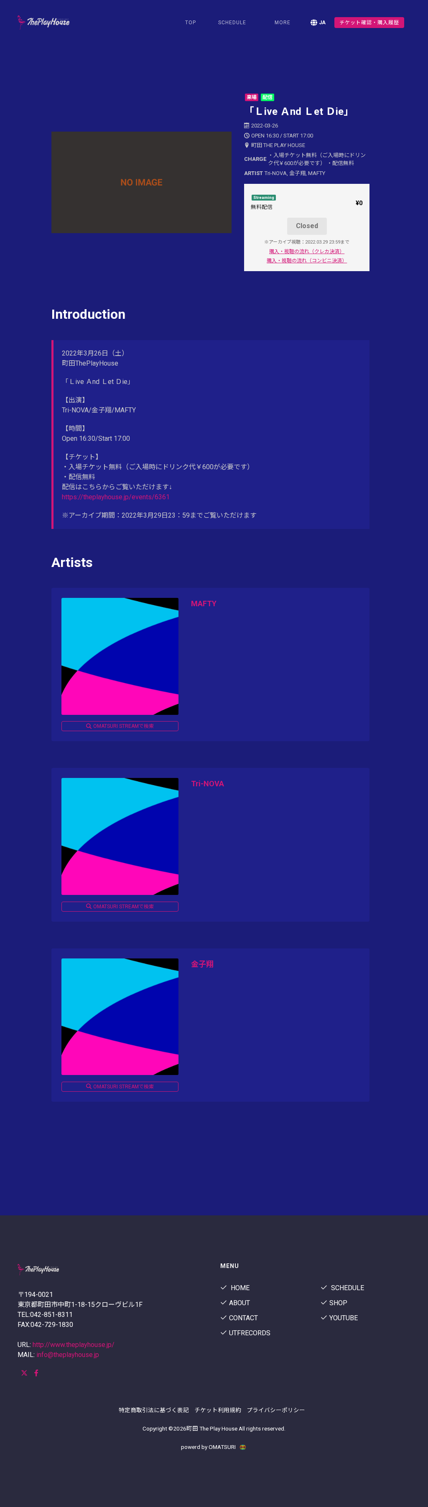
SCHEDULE (232, 22)
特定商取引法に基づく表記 (154, 1410)
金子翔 (202, 964)
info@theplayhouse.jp (67, 1355)
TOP (190, 22)
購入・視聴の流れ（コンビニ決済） (307, 261)
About (239, 1303)
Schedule (346, 1288)
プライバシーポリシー (276, 1410)
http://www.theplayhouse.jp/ (74, 1345)
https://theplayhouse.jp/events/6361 (116, 497)
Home (239, 1288)
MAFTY (204, 603)
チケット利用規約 (217, 1410)
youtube (343, 1318)
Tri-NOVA (207, 783)
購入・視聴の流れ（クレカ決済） (306, 251)
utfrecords (249, 1333)
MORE (282, 22)
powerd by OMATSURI (209, 1446)
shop (338, 1303)
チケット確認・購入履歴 (369, 22)
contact (243, 1318)
